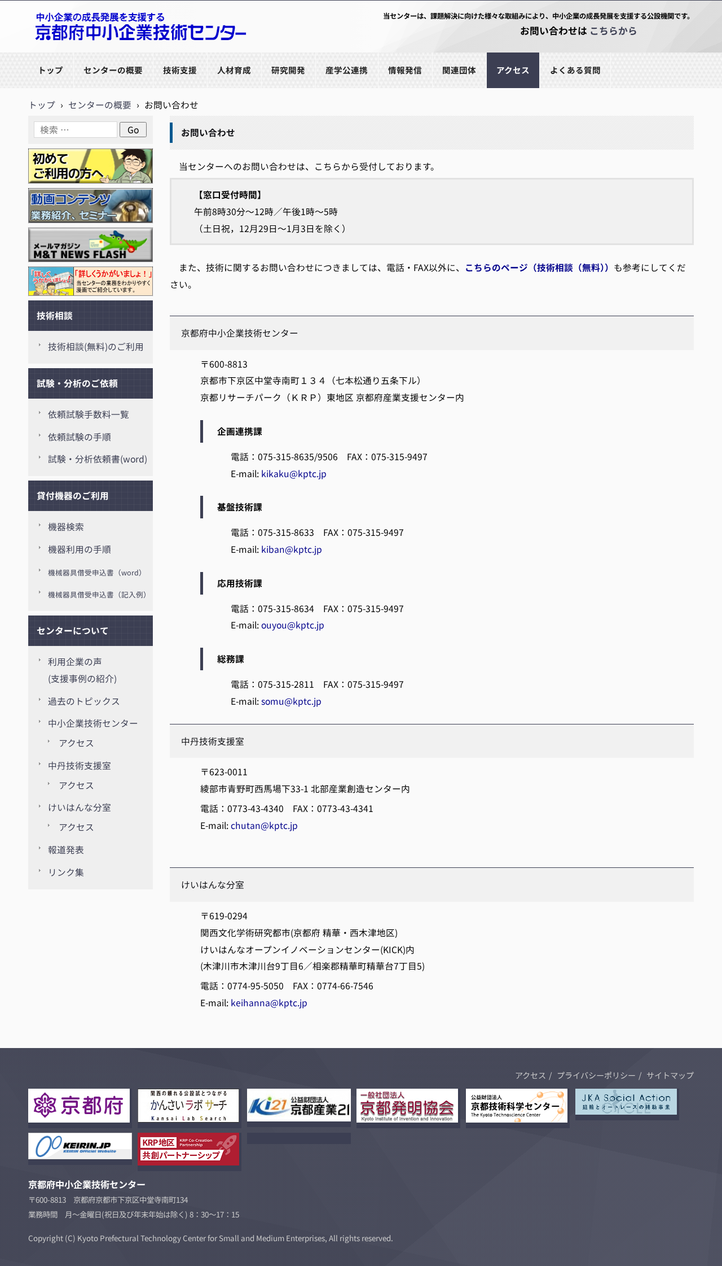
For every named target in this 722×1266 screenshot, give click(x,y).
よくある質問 (575, 70)
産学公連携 (346, 70)
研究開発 (288, 70)
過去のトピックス (84, 701)
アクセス (513, 70)
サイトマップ (670, 1075)
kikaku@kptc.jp (294, 473)
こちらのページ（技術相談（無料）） (539, 267)
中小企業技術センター (93, 723)
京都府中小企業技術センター (87, 51)
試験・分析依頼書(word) (97, 458)
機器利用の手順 (79, 549)
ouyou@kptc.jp (292, 624)
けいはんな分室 (79, 807)
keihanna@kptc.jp (269, 1002)
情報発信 (405, 70)
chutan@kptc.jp (264, 825)
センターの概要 (113, 70)
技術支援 (180, 70)
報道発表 (66, 849)
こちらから (613, 30)
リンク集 (66, 872)
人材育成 (234, 70)
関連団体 (459, 70)
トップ (50, 70)
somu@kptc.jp (291, 701)
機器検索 (66, 526)
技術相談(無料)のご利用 (96, 346)
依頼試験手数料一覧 (88, 414)
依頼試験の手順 (79, 436)
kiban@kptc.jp (291, 549)
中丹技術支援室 (79, 765)
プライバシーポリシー (596, 1075)
